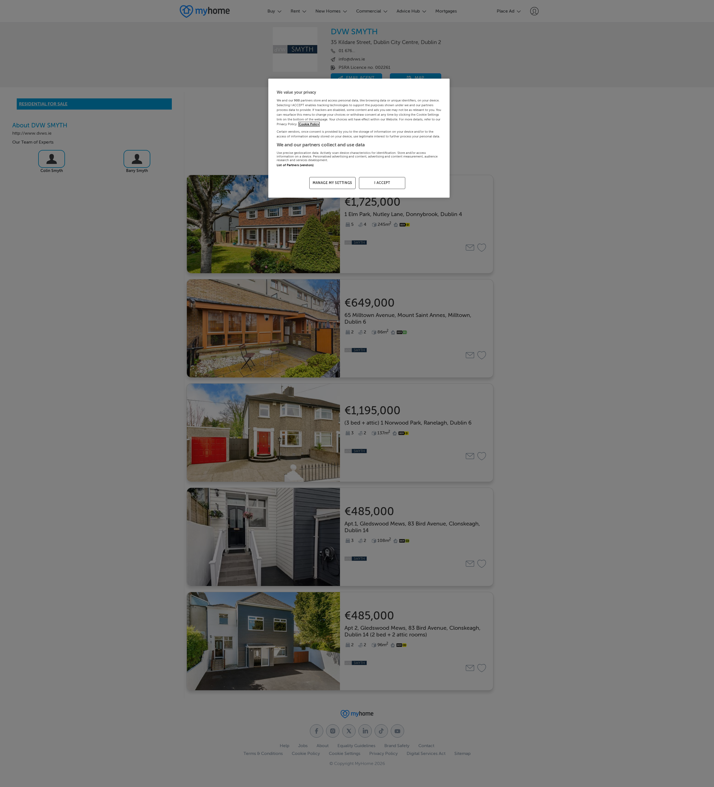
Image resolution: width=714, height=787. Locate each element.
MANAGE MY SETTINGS (332, 183)
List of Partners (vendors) (295, 165)
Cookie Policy (309, 124)
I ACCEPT (382, 183)
